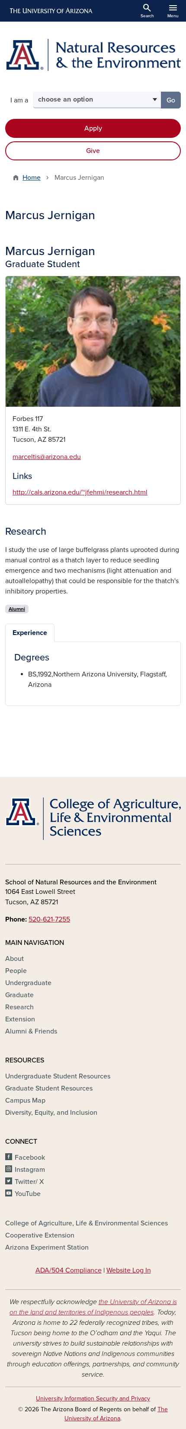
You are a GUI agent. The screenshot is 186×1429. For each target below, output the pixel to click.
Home (31, 177)
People (16, 970)
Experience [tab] (30, 632)
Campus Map (25, 1100)
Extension (20, 1019)
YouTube (28, 1194)
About (14, 958)
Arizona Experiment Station (47, 1247)
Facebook (30, 1157)
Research (19, 1007)
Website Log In (128, 1270)
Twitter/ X (29, 1181)
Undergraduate (28, 983)
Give (93, 151)
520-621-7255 (49, 919)
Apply (93, 128)
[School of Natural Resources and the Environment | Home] (93, 55)
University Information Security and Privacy (93, 1398)
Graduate (19, 995)
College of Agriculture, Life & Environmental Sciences (86, 1223)
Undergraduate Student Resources (57, 1076)
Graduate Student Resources (49, 1088)
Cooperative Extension (39, 1235)
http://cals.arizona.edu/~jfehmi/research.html (80, 492)
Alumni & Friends (31, 1031)
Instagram (30, 1169)
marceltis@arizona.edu (47, 457)
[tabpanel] (93, 671)
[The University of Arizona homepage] (50, 11)
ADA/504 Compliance (68, 1270)
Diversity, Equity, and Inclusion (51, 1112)
